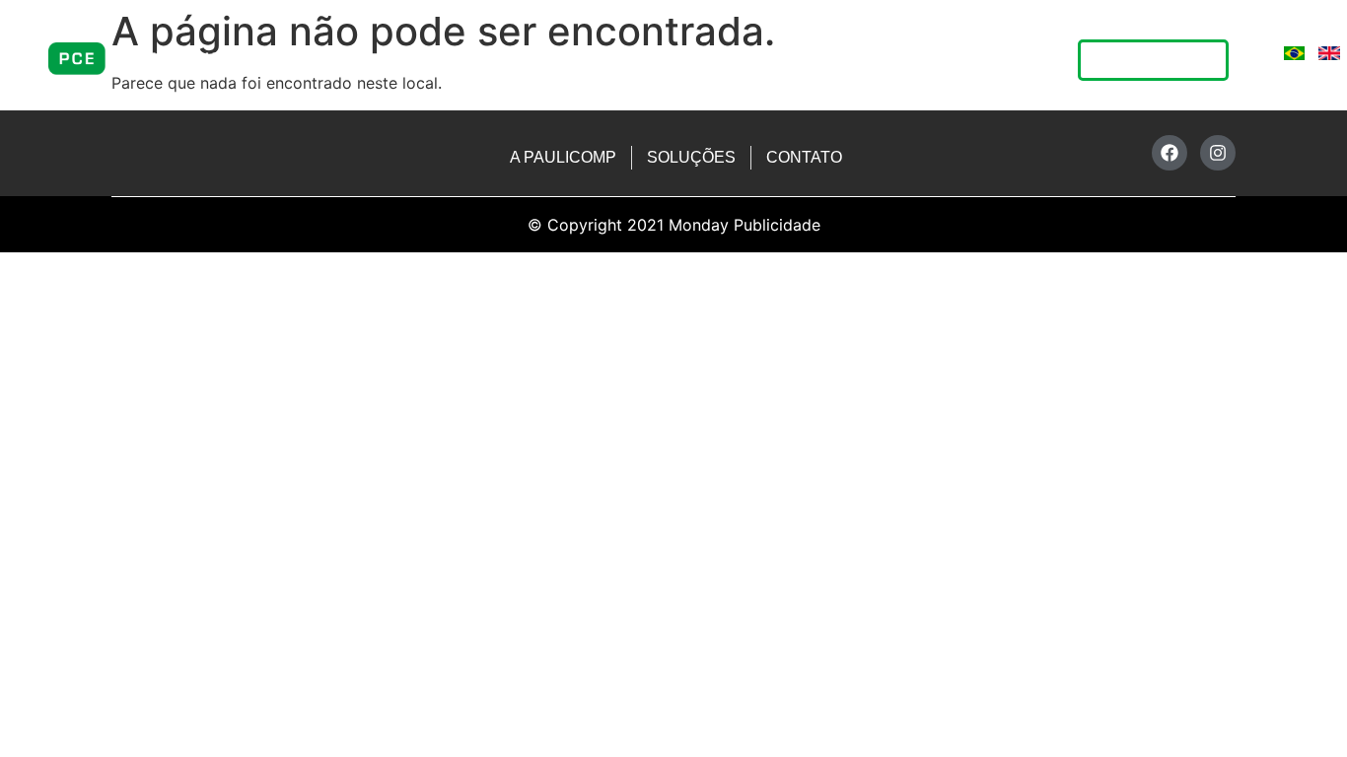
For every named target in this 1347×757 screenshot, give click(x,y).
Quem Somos (539, 62)
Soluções (677, 62)
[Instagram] (1218, 153)
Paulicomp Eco (843, 62)
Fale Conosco (1000, 62)
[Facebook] (1169, 153)
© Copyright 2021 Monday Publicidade (674, 225)
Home (411, 62)
